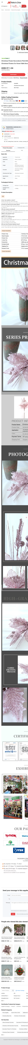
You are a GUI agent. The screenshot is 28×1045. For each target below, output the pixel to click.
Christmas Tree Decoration (19, 1015)
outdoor (3, 993)
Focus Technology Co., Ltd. (17, 1039)
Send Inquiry (13, 74)
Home (2, 9)
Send (13, 914)
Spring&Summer (4, 998)
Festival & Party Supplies (15, 9)
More (2, 1034)
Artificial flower (4, 995)
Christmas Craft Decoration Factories (10, 1025)
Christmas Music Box (6, 1015)
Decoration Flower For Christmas (9, 1029)
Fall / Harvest (16, 998)
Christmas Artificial (23, 1029)
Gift (14, 993)
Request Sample (23, 77)
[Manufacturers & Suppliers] (14, 2)
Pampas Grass (17, 995)
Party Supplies (5, 1012)
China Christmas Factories (8, 1022)
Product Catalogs (20, 990)
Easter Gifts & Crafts (15, 1012)
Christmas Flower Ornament (8, 1032)
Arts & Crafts (7, 9)
